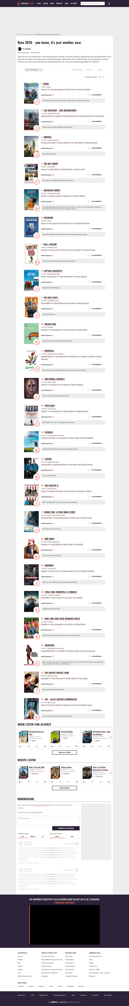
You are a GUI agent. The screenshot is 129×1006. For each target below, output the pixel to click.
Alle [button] (23, 836)
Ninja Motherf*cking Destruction (51, 959)
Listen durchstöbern (28, 34)
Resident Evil (93, 966)
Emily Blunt (68, 973)
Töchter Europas (46, 966)
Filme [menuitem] (39, 3)
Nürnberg (44, 976)
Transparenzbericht (59, 995)
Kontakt (20, 969)
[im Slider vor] (110, 737)
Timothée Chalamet (71, 976)
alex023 (28, 49)
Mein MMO (107, 995)
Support (20, 966)
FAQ (19, 963)
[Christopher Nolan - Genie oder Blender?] (88, 737)
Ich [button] (43, 836)
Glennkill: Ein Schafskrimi (49, 973)
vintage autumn (66, 767)
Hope (90, 959)
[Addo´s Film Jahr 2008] (24, 773)
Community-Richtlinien (40, 805)
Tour (19, 973)
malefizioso (66, 773)
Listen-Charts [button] (64, 788)
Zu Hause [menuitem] (73, 3)
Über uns (21, 956)
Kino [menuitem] (66, 3)
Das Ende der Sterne (47, 956)
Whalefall (92, 976)
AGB (32, 995)
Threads (60, 986)
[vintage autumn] (56, 773)
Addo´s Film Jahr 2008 (36, 767)
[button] (34, 70)
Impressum (21, 995)
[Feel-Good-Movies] (56, 737)
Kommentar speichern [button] (66, 828)
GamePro (95, 995)
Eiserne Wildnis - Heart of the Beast (100, 973)
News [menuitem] (52, 3)
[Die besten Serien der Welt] (24, 737)
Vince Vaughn (69, 969)
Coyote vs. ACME (94, 969)
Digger (91, 963)
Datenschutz (43, 995)
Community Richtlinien (25, 976)
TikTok (51, 986)
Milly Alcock (69, 956)
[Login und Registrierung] (109, 3)
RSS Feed (81, 986)
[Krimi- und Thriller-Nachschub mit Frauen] (88, 773)
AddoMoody (35, 773)
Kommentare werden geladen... (31, 812)
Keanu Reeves (69, 959)
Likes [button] (72, 836)
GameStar (83, 995)
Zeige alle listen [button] (64, 752)
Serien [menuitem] (45, 3)
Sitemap (20, 959)
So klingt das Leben (47, 963)
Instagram (41, 986)
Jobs (73, 995)
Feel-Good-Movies (67, 731)
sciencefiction (99, 776)
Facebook (21, 986)
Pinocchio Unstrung (64, 902)
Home (19, 34)
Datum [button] (57, 836)
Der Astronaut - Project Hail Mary (51, 969)
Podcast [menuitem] (59, 3)
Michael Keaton (70, 966)
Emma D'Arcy (69, 963)
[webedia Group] (64, 1002)
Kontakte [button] (32, 836)
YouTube (30, 986)
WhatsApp (70, 986)
